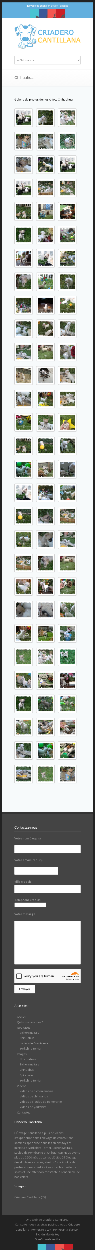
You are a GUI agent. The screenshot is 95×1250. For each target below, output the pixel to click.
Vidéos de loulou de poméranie (41, 1102)
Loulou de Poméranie (34, 1043)
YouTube (52, 13)
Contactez (23, 1112)
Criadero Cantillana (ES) (30, 1197)
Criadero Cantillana (55, 1220)
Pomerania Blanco (65, 1229)
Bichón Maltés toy (47, 1234)
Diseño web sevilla (47, 1239)
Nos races (23, 1028)
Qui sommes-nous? (30, 1022)
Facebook (43, 13)
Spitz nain (26, 1075)
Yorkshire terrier (31, 1048)
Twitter (34, 13)
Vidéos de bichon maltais (36, 1091)
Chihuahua (27, 1038)
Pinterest (60, 13)
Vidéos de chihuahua (34, 1096)
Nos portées (28, 1059)
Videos (21, 1086)
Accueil (21, 1017)
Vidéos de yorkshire (33, 1107)
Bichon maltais (29, 1033)
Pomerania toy (41, 1229)
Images (22, 1054)
